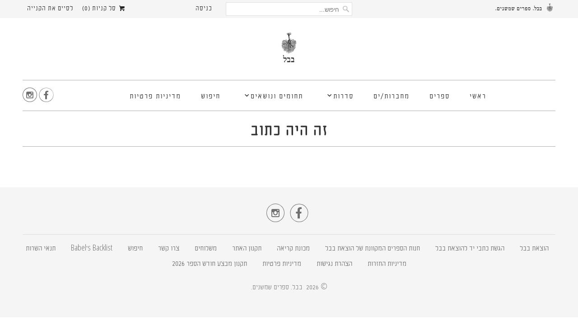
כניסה (204, 8)
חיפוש (210, 97)
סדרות (343, 97)
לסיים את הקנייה (50, 8)
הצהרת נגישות (334, 264)
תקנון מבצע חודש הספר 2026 (209, 264)
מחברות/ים (391, 97)
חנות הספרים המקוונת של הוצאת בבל (372, 249)
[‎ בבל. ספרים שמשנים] (289, 51)
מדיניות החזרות (387, 264)
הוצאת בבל (534, 249)
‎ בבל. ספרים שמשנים (278, 287)
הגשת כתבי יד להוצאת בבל (469, 249)
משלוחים (206, 249)
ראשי (478, 97)
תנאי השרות (41, 249)
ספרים (439, 97)
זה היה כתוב (289, 131)
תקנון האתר (246, 249)
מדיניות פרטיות (155, 97)
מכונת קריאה (293, 249)
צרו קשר (168, 249)
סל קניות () (100, 8)
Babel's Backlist (91, 249)
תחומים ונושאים (277, 97)
